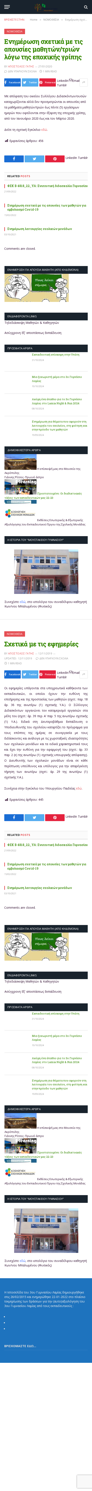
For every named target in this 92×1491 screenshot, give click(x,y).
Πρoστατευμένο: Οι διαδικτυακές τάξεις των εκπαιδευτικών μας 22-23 (43, 495)
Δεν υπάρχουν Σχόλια (22, 71)
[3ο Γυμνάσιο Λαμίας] (46, 7)
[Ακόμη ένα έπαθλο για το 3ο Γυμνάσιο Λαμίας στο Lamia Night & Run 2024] (16, 405)
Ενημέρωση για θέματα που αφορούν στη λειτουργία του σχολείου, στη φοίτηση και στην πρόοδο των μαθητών (59, 425)
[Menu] (7, 7)
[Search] (85, 7)
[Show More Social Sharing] (84, 82)
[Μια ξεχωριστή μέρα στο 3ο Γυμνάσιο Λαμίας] (16, 382)
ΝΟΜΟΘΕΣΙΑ (14, 31)
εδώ (44, 130)
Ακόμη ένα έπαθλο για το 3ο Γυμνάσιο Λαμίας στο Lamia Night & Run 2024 (57, 401)
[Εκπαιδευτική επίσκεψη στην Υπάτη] (16, 360)
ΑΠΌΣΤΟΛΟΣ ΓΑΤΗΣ (21, 66)
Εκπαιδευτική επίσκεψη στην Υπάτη (55, 354)
